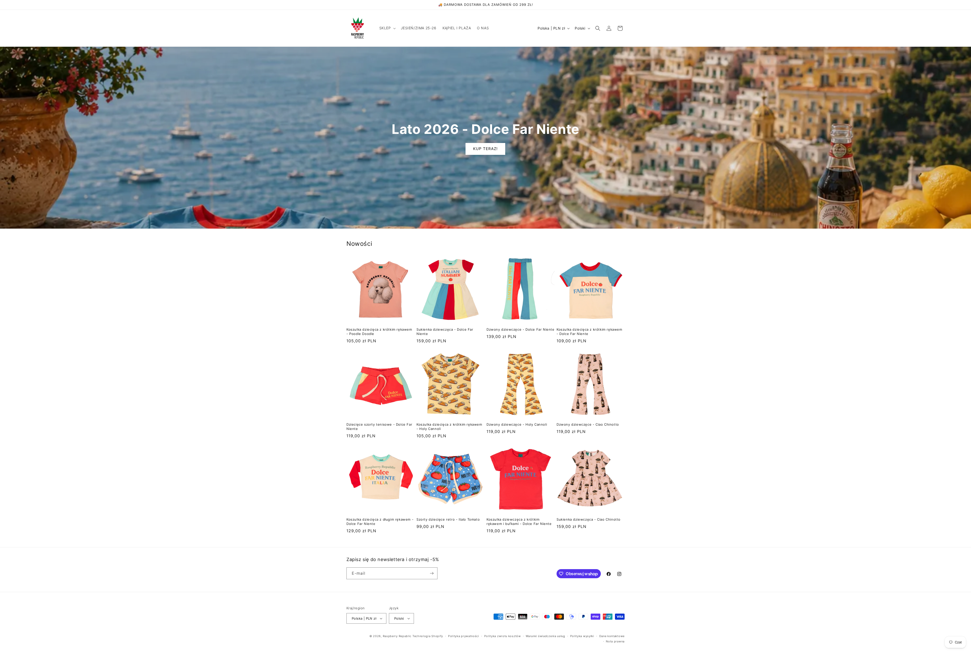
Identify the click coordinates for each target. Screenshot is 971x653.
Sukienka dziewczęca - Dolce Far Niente (444, 331)
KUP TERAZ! (485, 148)
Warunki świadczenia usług (545, 636)
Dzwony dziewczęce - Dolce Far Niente (521, 329)
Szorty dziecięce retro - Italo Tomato (448, 519)
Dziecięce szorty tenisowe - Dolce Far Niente (379, 426)
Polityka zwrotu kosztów (502, 636)
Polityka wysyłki (582, 636)
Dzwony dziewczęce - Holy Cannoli (517, 424)
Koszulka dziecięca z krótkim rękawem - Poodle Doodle (379, 331)
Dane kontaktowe (612, 636)
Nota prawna (615, 641)
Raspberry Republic (397, 636)
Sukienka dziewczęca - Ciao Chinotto (589, 519)
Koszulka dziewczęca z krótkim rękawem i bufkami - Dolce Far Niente (519, 521)
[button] (387, 28)
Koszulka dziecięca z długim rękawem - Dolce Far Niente (379, 521)
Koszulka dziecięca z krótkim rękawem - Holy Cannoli (449, 426)
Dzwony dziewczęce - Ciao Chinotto (588, 424)
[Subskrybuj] (431, 573)
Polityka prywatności (463, 636)
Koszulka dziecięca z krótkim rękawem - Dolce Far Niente (589, 331)
